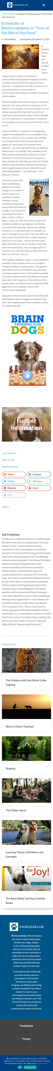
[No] (50, 1063)
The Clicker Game (16, 810)
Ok (20, 1067)
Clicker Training (8, 14)
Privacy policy (43, 1063)
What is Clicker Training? (20, 726)
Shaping (10, 768)
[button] (44, 5)
